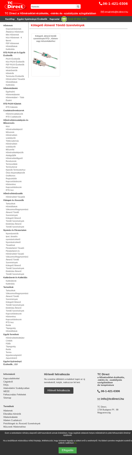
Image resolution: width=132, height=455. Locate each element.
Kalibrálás (10, 49)
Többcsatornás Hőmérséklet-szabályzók (12, 144)
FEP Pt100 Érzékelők (15, 65)
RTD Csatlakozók (13, 117)
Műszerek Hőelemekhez (14, 427)
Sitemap (7, 398)
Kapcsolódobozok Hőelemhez (14, 183)
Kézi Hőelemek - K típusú (14, 39)
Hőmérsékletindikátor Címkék (15, 339)
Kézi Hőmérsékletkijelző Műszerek (14, 129)
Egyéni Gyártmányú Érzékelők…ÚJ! (12, 363)
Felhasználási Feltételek (14, 394)
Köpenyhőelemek (13, 29)
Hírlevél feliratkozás (58, 390)
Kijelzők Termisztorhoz (15, 170)
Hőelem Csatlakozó (12, 420)
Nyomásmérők (12, 233)
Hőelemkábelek (10, 417)
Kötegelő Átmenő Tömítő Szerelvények (15, 219)
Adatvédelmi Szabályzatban (16, 388)
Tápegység (11, 328)
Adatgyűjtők (11, 155)
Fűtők (8, 344)
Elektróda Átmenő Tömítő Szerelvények (15, 225)
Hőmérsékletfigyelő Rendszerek (14, 159)
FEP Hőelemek (12, 43)
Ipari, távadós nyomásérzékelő (13, 238)
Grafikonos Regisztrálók (11, 177)
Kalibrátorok (11, 281)
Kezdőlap (10, 19)
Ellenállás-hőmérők (12, 414)
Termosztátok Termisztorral (11, 165)
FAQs (6, 385)
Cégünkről (8, 382)
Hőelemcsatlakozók (14, 114)
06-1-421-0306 (110, 391)
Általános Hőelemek (15, 32)
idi (75, 443)
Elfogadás (67, 450)
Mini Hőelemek (12, 35)
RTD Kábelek (12, 107)
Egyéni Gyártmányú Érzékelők (32, 19)
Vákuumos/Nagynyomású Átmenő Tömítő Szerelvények (16, 212)
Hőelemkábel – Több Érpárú (15, 99)
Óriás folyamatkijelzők (15, 173)
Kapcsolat (54, 19)
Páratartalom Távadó (15, 248)
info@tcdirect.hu (112, 398)
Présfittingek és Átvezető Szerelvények (21, 423)
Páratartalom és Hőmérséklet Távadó (15, 252)
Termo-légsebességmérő (14, 353)
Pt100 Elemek (12, 67)
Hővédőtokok (11, 46)
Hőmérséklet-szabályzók (12, 136)
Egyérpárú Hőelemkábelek (13, 93)
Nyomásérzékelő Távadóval (13, 243)
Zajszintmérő (11, 358)
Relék (8, 325)
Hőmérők (10, 73)
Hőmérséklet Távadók (15, 79)
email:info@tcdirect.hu (116, 11)
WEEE (6, 391)
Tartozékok (10, 204)
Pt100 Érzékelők (13, 59)
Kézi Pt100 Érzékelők (15, 62)
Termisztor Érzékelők (15, 76)
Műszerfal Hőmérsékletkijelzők (15, 151)
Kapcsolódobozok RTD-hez (14, 188)
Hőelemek (8, 410)
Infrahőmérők (11, 70)
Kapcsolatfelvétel (11, 378)
